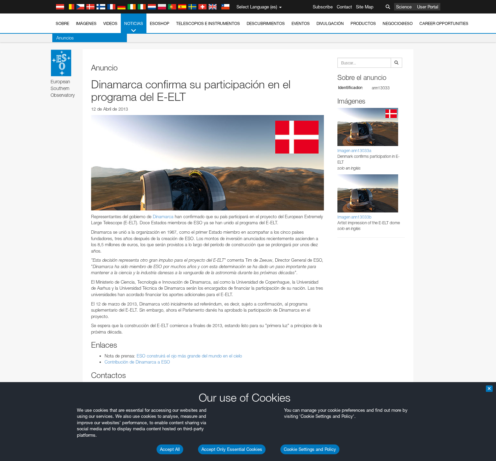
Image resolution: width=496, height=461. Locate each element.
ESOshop (159, 23)
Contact (344, 6)
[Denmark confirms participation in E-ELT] (207, 162)
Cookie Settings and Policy (310, 449)
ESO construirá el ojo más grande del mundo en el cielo (189, 355)
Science (404, 6)
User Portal (427, 6)
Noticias (133, 23)
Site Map (365, 6)
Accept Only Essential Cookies (231, 449)
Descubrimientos (266, 23)
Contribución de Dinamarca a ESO (137, 362)
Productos (363, 23)
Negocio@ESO (398, 23)
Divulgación (330, 23)
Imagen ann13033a (354, 150)
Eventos (301, 23)
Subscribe (323, 6)
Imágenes (86, 23)
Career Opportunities (443, 23)
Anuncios (65, 37)
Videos (110, 23)
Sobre (62, 23)
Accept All (170, 449)
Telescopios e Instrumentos (208, 23)
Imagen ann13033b (354, 217)
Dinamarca (163, 216)
